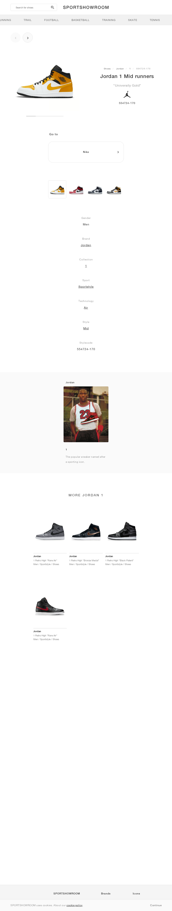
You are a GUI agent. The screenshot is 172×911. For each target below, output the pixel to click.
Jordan (120, 68)
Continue (156, 905)
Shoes (107, 68)
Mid (86, 328)
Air (86, 307)
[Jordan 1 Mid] (57, 189)
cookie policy (74, 905)
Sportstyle (86, 286)
